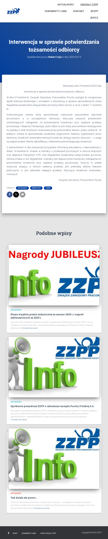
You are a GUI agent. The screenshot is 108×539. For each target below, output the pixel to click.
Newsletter (36, 188)
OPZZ (95, 17)
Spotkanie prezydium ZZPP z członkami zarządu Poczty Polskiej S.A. (52, 406)
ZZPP (95, 11)
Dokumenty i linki (56, 11)
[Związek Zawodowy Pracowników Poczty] (13, 11)
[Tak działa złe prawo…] (54, 458)
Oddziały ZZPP (89, 4)
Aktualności (66, 4)
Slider (48, 188)
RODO (15, 533)
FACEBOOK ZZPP (9, 533)
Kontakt (78, 11)
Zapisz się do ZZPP (48, 533)
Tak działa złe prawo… (24, 497)
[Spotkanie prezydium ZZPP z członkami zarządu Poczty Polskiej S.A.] (54, 367)
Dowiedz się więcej (29, 328)
